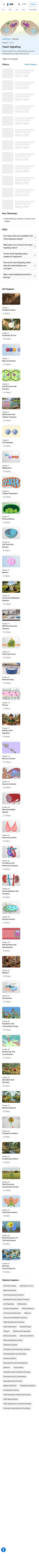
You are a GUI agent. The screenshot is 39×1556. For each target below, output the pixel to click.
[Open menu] (4, 4)
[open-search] (18, 4)
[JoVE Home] (10, 4)
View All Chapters (31, 64)
